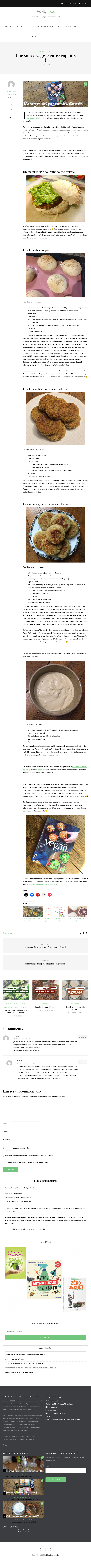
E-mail (48, 1466)
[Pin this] (11, 117)
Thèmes (20, 26)
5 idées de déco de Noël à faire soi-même (20, 1372)
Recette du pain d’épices (45, 1007)
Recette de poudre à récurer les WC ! (23, 1522)
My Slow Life (11, 92)
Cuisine (41, 51)
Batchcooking (12, 1004)
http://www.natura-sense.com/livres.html (42, 884)
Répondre (82, 1037)
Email (5, 1132)
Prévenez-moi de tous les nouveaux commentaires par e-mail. (29, 1156)
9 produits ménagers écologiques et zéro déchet (23, 1499)
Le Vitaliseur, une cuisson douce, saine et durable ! (16, 1011)
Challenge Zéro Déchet (42, 26)
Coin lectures (50, 1416)
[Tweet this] (11, 109)
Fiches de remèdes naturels (56, 1413)
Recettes (48, 51)
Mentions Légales (52, 1555)
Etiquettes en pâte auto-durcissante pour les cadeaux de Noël (30, 1368)
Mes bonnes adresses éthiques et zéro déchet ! (63, 1419)
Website (6, 1139)
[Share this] (11, 105)
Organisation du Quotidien (15, 1007)
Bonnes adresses (67, 26)
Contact (34, 36)
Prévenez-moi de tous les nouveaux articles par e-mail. (26, 1162)
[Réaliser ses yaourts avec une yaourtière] (77, 911)
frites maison (41, 770)
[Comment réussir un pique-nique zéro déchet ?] (55, 911)
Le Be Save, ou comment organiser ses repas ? (23, 1476)
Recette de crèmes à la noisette (75, 1008)
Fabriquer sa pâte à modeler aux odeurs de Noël (24, 1363)
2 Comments (11, 95)
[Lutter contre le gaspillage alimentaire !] (33, 911)
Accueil (9, 26)
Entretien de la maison (23, 1497)
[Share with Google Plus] (11, 113)
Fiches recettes (51, 1407)
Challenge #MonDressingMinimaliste (59, 1404)
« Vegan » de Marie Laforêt (36, 118)
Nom (5, 1124)
